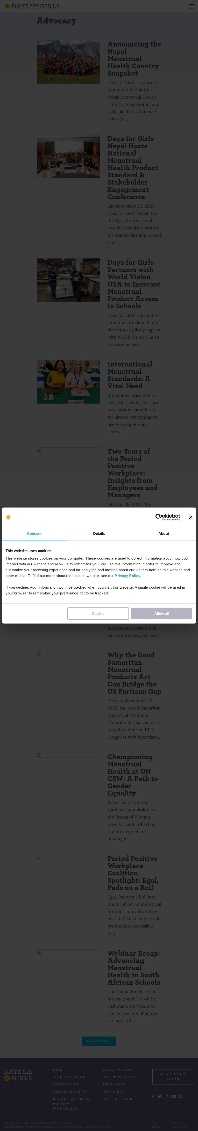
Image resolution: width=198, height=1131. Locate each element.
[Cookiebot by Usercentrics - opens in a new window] (159, 517)
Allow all (161, 613)
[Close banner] (190, 517)
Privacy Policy (127, 576)
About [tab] (163, 533)
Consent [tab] (34, 533)
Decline (98, 613)
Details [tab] (99, 533)
